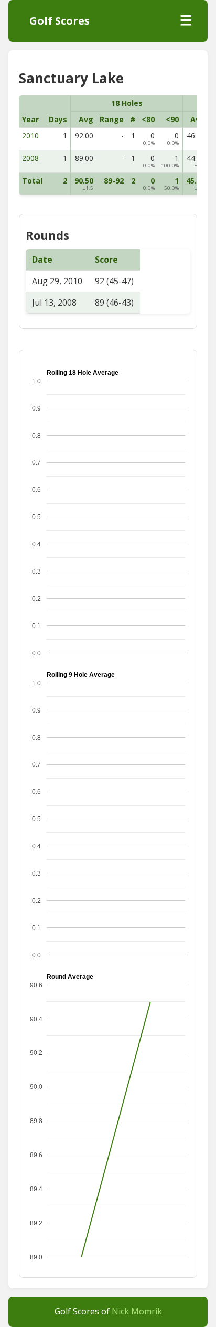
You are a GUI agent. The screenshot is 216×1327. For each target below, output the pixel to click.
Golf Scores (59, 21)
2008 (30, 158)
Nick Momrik (137, 1311)
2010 (30, 136)
